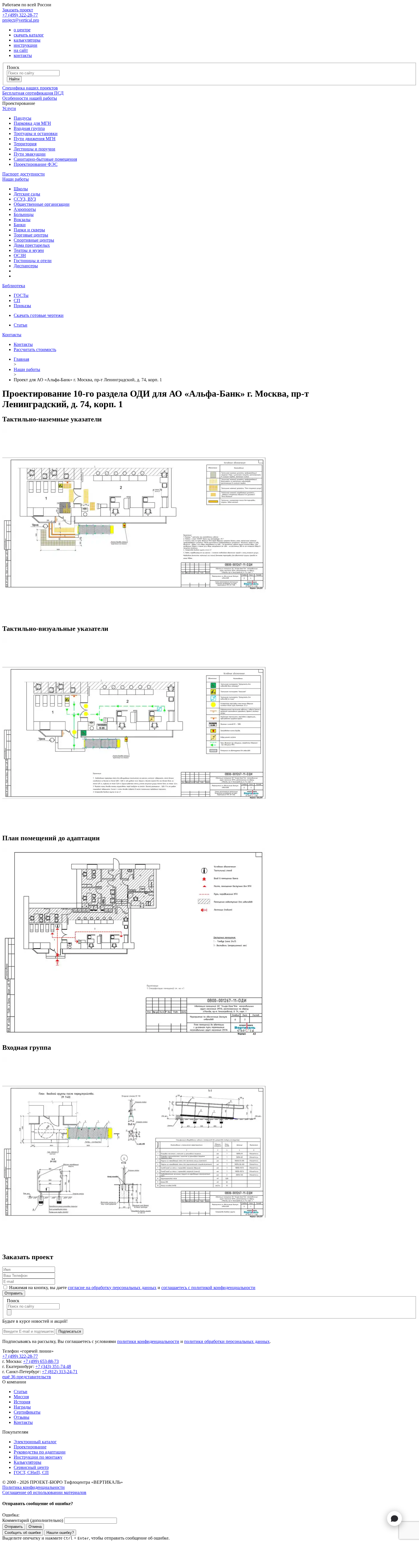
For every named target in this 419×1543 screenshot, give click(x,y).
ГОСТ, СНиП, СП (31, 1472)
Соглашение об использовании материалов (44, 1492)
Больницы (24, 214)
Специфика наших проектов (30, 87)
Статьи (20, 325)
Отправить (14, 1293)
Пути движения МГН (35, 138)
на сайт (21, 50)
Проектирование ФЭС (36, 164)
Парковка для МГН (32, 123)
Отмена (35, 1526)
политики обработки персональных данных (227, 1341)
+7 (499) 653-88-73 (41, 1361)
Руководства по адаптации (40, 1452)
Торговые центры (31, 235)
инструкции (25, 45)
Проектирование (30, 1446)
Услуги (9, 108)
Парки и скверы (29, 229)
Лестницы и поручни (34, 148)
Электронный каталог (35, 1441)
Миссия (21, 1396)
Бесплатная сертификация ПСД (33, 93)
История (22, 1401)
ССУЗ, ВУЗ (25, 199)
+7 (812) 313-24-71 (60, 1371)
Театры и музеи (29, 250)
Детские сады (27, 193)
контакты (23, 55)
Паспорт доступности (23, 174)
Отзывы (21, 1417)
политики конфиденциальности (148, 1341)
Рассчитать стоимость (35, 349)
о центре (22, 29)
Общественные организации (42, 204)
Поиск (13, 67)
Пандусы (22, 118)
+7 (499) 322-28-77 (20, 15)
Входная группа (29, 128)
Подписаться (69, 1331)
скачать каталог (29, 34)
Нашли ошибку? (60, 1532)
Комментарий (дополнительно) (32, 1520)
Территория (25, 143)
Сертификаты (27, 1412)
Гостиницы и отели (33, 260)
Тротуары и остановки (36, 133)
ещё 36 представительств (26, 1376)
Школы (21, 188)
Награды (22, 1407)
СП (17, 300)
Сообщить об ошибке (23, 1532)
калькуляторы (27, 40)
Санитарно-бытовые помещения (45, 159)
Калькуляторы (27, 1462)
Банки (20, 224)
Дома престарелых (32, 245)
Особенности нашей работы (29, 98)
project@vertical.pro (20, 20)
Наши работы (15, 179)
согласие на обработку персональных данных (112, 1287)
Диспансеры (26, 265)
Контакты (11, 334)
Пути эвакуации (30, 154)
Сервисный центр (31, 1467)
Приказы (22, 305)
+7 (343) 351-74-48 (53, 1366)
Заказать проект (17, 9)
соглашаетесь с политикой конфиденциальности (208, 1287)
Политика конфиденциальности (33, 1487)
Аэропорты (25, 209)
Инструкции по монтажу (38, 1457)
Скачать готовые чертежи (39, 315)
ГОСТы (21, 295)
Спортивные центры (34, 240)
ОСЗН (20, 255)
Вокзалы (22, 219)
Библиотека (13, 285)
